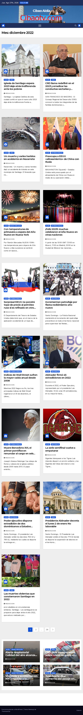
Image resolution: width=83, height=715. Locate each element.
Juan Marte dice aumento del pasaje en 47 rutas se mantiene (59, 678)
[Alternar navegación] (39, 25)
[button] (75, 25)
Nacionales (55, 298)
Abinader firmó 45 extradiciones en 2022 (58, 376)
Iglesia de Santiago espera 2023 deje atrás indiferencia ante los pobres (20, 86)
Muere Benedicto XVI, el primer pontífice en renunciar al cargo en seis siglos (18, 452)
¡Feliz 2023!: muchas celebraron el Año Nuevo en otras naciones (61, 232)
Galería (79, 710)
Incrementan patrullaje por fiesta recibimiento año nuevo (61, 305)
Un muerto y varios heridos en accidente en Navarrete (19, 158)
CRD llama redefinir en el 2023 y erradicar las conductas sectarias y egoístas (59, 87)
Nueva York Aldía (15, 225)
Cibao (12, 79)
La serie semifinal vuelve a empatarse (60, 449)
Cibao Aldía (41, 11)
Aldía (6, 79)
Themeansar (6, 711)
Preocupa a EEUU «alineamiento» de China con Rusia (62, 159)
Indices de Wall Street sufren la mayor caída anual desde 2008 (20, 377)
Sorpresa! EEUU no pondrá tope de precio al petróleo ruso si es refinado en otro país (19, 306)
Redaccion (10, 93)
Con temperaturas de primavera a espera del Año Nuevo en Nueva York (19, 232)
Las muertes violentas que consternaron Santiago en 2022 (19, 596)
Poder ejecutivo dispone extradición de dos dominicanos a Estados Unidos (18, 525)
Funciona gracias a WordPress (12, 709)
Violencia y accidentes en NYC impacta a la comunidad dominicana (21, 678)
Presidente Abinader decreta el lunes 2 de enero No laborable (62, 523)
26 (47, 629)
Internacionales (57, 152)
